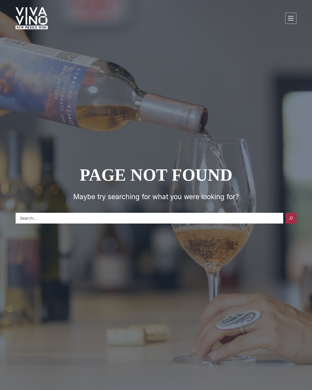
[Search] (291, 218)
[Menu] (290, 18)
